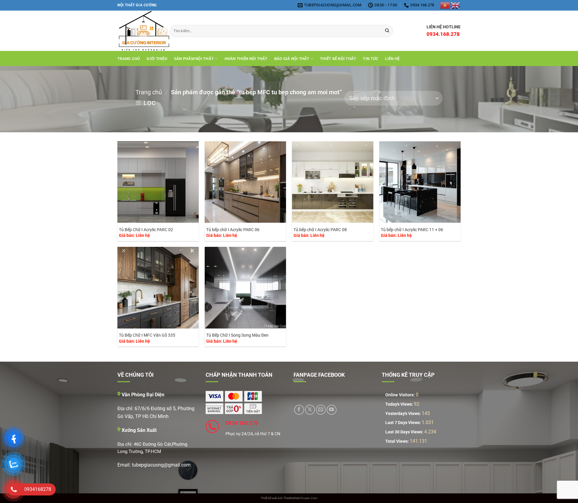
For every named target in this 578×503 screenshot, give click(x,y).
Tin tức (370, 58)
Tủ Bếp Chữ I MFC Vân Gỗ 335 (147, 335)
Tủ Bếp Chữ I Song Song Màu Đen (237, 335)
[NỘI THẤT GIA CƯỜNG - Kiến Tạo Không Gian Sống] (139, 31)
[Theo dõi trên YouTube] (332, 410)
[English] (455, 5)
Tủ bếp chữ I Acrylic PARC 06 (232, 229)
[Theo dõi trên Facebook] (299, 410)
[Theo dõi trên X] (310, 410)
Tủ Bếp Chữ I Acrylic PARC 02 (146, 229)
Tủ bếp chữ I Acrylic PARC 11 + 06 (412, 229)
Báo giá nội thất (291, 58)
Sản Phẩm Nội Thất (194, 58)
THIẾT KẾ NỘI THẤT (338, 58)
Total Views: (397, 441)
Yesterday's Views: (403, 413)
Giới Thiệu (157, 58)
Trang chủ (128, 58)
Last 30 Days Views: (404, 432)
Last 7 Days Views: (403, 422)
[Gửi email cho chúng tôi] (321, 410)
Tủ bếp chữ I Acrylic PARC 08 (320, 229)
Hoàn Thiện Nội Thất (246, 58)
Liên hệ (392, 58)
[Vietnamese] (445, 5)
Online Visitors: (400, 395)
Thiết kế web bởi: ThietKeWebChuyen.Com (289, 498)
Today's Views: (399, 404)
